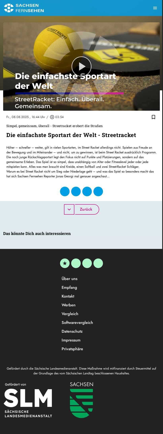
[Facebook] (76, 263)
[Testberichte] (65, 263)
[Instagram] (87, 263)
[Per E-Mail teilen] (98, 191)
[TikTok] (98, 263)
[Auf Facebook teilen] (65, 191)
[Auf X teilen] (76, 191)
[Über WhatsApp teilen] (87, 191)
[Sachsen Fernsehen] (24, 8)
